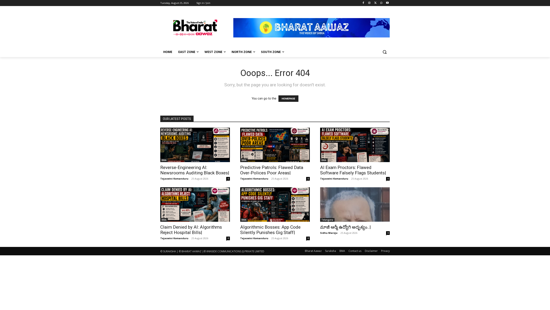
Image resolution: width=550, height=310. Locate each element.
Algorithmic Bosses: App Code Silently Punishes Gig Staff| (270, 230)
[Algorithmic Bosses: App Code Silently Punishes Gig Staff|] (275, 204)
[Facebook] (363, 3)
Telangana (327, 219)
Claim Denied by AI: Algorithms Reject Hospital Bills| (191, 230)
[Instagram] (369, 3)
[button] (384, 52)
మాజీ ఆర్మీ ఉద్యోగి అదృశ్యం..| (345, 227)
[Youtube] (387, 3)
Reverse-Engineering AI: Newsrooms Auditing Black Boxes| (194, 170)
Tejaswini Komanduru (174, 178)
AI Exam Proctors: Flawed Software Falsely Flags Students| (353, 170)
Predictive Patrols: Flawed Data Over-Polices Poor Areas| (271, 170)
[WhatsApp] (381, 3)
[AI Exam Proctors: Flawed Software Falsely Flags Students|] (355, 145)
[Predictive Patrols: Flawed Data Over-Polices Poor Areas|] (275, 145)
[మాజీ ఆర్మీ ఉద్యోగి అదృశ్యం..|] (355, 204)
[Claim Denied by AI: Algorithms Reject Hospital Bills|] (195, 204)
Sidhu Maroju (329, 232)
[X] (375, 3)
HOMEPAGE (288, 98)
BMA (164, 160)
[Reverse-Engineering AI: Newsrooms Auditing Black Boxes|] (195, 145)
